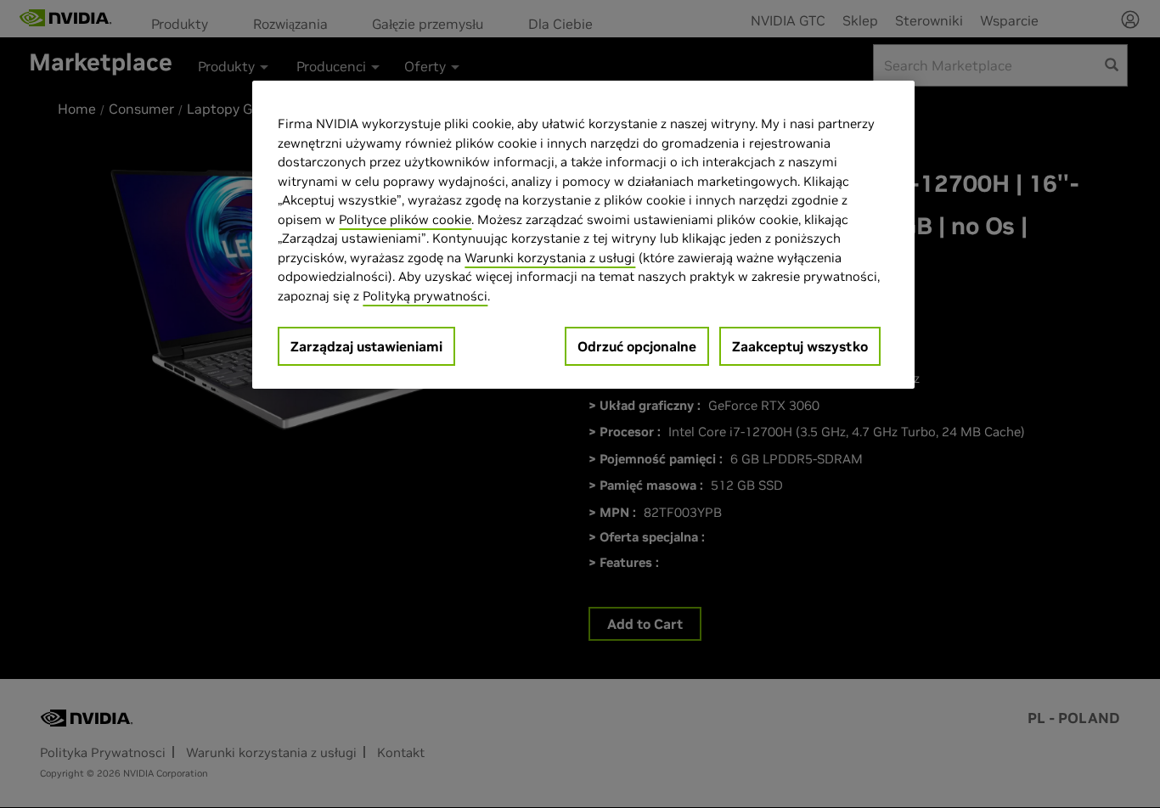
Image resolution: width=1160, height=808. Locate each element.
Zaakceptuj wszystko (800, 346)
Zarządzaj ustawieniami (366, 346)
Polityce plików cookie (405, 219)
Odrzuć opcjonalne (636, 346)
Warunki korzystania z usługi (550, 258)
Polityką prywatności (425, 296)
